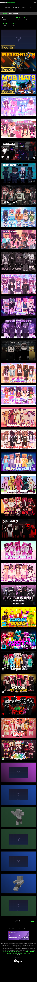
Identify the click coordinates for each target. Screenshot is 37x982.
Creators (4, 13)
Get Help (20, 953)
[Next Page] (32, 921)
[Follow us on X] (17, 955)
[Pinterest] (19, 955)
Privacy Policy (6, 951)
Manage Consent (15, 951)
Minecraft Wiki (26, 953)
